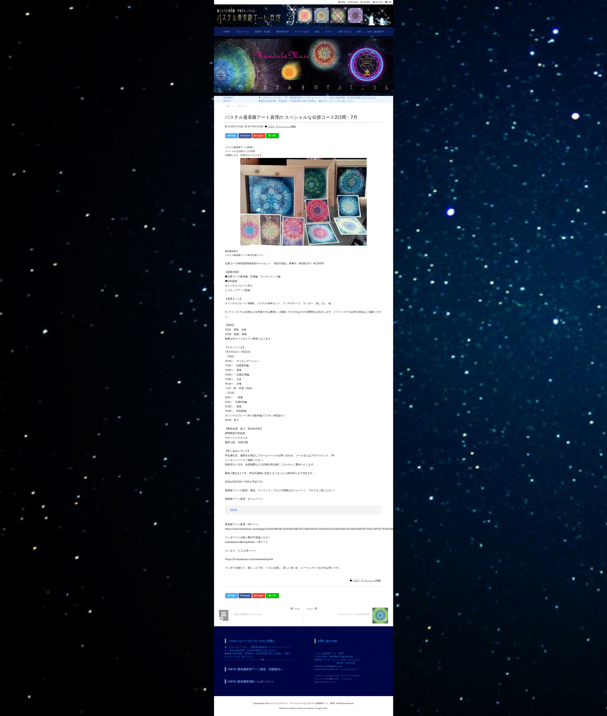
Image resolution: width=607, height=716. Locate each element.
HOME (233, 509)
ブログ (271, 126)
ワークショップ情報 (286, 126)
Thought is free (321, 708)
